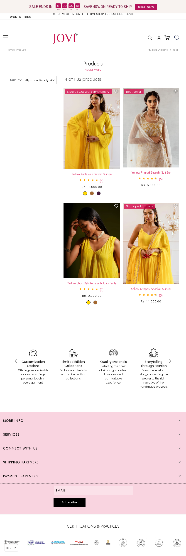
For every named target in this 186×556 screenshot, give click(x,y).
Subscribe (69, 502)
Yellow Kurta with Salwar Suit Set (91, 174)
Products (21, 50)
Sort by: (16, 80)
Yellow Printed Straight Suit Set (151, 172)
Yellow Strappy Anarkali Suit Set (151, 289)
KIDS (27, 17)
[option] (93, 15)
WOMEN (15, 17)
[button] (5, 38)
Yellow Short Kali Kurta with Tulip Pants (91, 283)
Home (10, 50)
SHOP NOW (146, 7)
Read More (93, 69)
